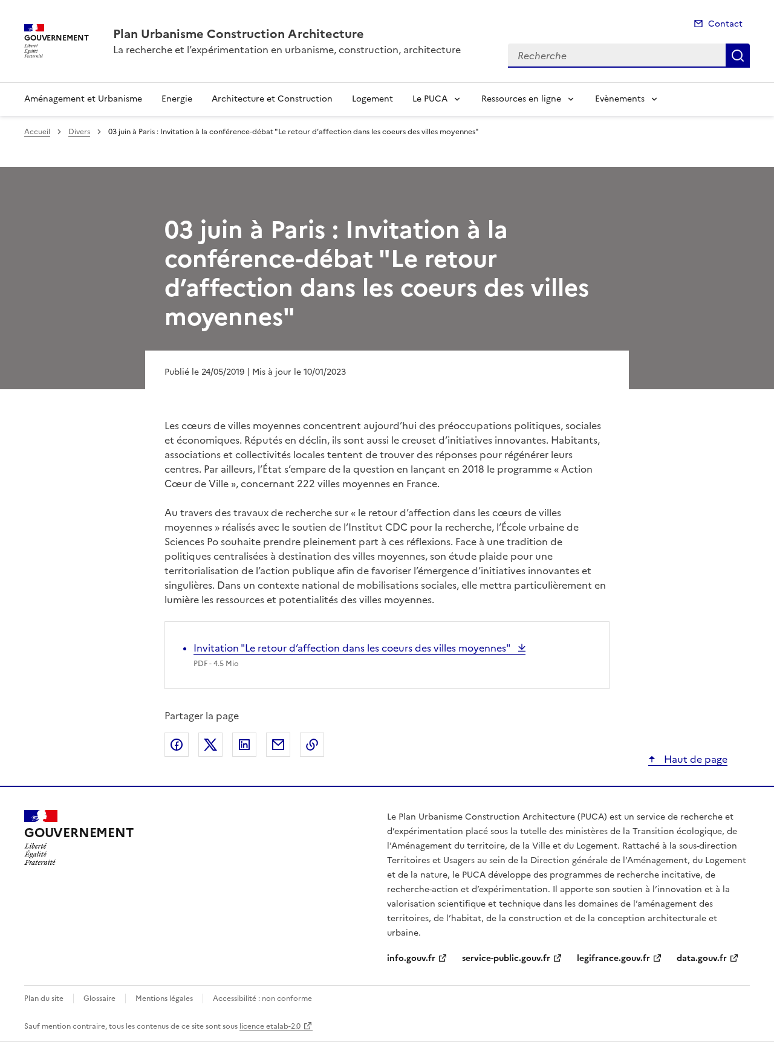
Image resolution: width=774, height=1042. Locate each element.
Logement (372, 98)
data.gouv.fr (702, 958)
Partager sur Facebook (176, 745)
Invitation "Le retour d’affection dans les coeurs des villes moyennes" (353, 648)
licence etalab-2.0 (270, 1026)
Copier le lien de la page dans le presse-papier (312, 745)
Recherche (738, 56)
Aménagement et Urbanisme (83, 98)
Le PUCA (429, 98)
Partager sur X (210, 745)
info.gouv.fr (411, 958)
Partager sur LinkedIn (244, 745)
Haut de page (694, 759)
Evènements (620, 98)
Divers (79, 131)
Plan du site (43, 998)
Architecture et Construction (272, 98)
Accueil (37, 131)
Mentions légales (164, 998)
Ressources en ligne (521, 98)
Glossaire (99, 998)
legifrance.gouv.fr (613, 958)
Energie (176, 98)
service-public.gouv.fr (506, 958)
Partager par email (278, 745)
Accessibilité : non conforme (262, 998)
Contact (725, 24)
